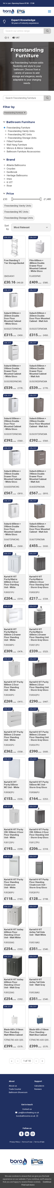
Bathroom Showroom (18, 1092)
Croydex (10, 168)
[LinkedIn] (27, 1134)
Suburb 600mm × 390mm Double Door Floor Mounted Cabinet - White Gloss (12, 529)
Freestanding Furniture (14, 113)
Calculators (39, 1086)
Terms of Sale (39, 1142)
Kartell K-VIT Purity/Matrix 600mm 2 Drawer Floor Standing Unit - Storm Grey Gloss (39, 634)
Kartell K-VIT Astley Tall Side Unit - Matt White (37, 932)
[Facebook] (21, 1134)
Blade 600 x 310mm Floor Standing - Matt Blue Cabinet (39, 1032)
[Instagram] (32, 1134)
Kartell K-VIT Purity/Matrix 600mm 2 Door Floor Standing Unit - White (11, 582)
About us (13, 1086)
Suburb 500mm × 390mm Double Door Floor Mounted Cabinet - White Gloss (12, 423)
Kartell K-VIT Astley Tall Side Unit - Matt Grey (37, 982)
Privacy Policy (15, 1142)
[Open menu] (49, 11)
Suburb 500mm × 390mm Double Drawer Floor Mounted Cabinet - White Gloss (12, 371)
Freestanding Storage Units (21, 138)
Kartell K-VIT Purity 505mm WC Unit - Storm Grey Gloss (38, 785)
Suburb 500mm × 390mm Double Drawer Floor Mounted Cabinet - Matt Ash (37, 371)
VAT (17, 37)
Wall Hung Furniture (16, 144)
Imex (9, 178)
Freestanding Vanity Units (21, 131)
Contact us (27, 1109)
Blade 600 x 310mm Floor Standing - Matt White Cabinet (13, 1032)
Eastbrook (11, 172)
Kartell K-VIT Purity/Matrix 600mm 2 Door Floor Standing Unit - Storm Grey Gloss (39, 582)
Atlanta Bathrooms (16, 165)
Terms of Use (27, 1142)
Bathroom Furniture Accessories (23, 151)
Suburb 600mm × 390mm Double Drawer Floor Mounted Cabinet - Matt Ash (37, 476)
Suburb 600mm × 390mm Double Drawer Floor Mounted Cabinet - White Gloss (12, 476)
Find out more (27, 1185)
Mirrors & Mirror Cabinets (19, 148)
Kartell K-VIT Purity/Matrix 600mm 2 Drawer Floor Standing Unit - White (12, 634)
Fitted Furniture (14, 141)
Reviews (38, 1089)
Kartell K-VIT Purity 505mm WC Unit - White (11, 785)
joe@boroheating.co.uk (28, 1112)
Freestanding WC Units (19, 134)
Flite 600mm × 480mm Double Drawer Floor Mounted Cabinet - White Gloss (37, 265)
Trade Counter (15, 1089)
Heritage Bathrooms (17, 175)
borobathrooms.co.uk (26, 1116)
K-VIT (9, 182)
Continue (47, 1182)
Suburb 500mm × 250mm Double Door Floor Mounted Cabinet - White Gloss (12, 318)
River (9, 185)
